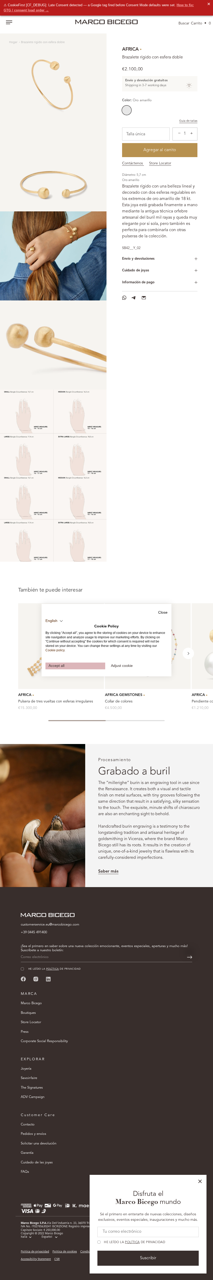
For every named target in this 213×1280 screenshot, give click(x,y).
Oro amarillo (126, 110)
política (132, 1242)
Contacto (28, 1124)
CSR (57, 1259)
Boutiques (28, 1013)
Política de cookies (64, 1251)
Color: (137, 100)
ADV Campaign (32, 1097)
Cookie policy (54, 650)
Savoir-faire (29, 1078)
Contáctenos (133, 163)
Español (47, 1237)
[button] (188, 653)
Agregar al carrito (159, 150)
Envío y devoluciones (138, 258)
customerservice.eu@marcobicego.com (50, 924)
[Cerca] (200, 1181)
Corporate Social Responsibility (44, 1041)
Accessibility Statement (36, 1259)
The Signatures (32, 1087)
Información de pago (138, 282)
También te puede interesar (50, 590)
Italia (24, 1237)
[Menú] (9, 23)
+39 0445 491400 (34, 932)
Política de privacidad (35, 1251)
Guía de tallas (188, 121)
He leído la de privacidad (134, 1242)
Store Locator (160, 163)
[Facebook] (23, 979)
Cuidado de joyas (135, 270)
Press (25, 1032)
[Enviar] (189, 957)
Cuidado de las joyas (37, 1162)
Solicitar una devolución (38, 1143)
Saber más (108, 871)
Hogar (13, 42)
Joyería (26, 1068)
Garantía (27, 1153)
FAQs (25, 1172)
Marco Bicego (31, 1003)
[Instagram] (35, 979)
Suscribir (148, 1258)
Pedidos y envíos (33, 1134)
